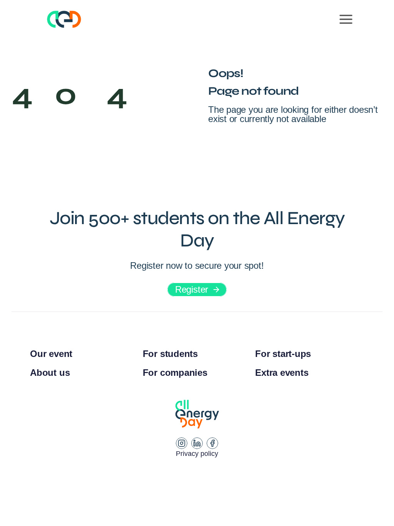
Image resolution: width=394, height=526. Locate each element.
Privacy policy (197, 453)
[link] (197, 290)
